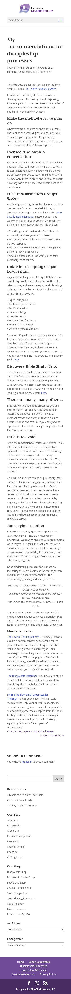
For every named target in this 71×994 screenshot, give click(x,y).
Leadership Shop (16, 882)
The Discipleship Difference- (22, 676)
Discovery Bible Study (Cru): (32, 366)
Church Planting (15, 67)
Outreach (12, 820)
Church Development (19, 836)
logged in (27, 761)
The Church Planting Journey (40, 88)
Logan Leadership (39, 961)
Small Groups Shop (17, 893)
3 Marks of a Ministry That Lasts (25, 794)
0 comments (45, 71)
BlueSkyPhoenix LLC (43, 989)
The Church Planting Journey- (23, 636)
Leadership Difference (34, 970)
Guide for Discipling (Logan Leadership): (31, 269)
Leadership (13, 841)
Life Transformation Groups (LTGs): (32, 196)
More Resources (16, 909)
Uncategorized (27, 71)
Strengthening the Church (21, 898)
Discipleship (32, 67)
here (16, 359)
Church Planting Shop (19, 887)
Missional (12, 71)
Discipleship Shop (17, 872)
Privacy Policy (48, 974)
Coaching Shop (15, 903)
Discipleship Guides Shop (21, 877)
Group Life (46, 67)
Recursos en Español (18, 914)
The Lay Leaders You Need (22, 805)
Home (20, 961)
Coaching (12, 851)
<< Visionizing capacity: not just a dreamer (30, 731)
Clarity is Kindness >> (52, 735)
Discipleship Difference (33, 966)
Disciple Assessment (23, 974)
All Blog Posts (15, 857)
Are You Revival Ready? (20, 800)
